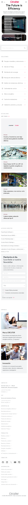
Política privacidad (13, 290)
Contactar (3, 392)
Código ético (4, 482)
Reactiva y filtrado (5, 443)
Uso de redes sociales (6, 474)
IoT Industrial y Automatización (8, 453)
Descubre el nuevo (10, 34)
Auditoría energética (6, 426)
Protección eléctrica (6, 419)
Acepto (11, 290)
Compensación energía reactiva (8, 413)
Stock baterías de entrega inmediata (10, 245)
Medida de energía (5, 421)
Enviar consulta (5, 402)
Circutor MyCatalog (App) (7, 239)
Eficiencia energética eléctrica (8, 408)
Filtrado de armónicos (6, 416)
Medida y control (5, 436)
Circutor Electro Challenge (7, 242)
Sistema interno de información (9, 484)
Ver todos (4, 116)
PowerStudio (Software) (7, 232)
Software (3, 451)
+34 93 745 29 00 (5, 390)
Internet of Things (5, 429)
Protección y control (6, 441)
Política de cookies (6, 472)
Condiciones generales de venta (9, 477)
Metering (3, 438)
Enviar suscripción (7, 297)
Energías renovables (6, 448)
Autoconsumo (4, 424)
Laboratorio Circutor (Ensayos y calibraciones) (12, 249)
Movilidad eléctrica (5, 411)
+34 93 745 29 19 (5, 400)
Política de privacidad (6, 469)
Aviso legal (4, 479)
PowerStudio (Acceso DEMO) (8, 235)
